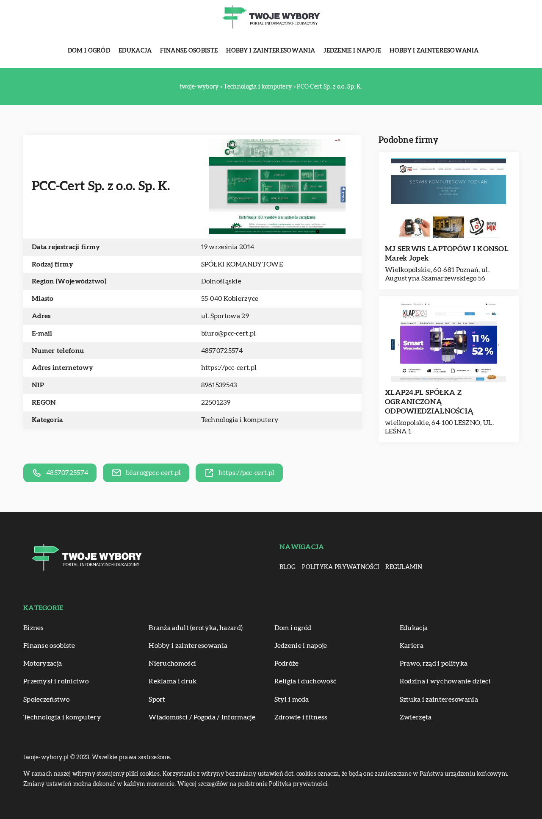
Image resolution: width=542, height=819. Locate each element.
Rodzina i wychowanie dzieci (445, 681)
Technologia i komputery (240, 419)
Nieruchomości (172, 663)
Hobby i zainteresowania (270, 51)
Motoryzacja (42, 663)
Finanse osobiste (189, 51)
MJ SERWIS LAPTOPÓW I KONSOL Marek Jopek (447, 253)
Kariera (411, 645)
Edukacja (135, 51)
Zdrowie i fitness (301, 717)
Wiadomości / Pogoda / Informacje (202, 717)
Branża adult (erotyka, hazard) (196, 628)
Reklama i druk (172, 681)
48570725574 (222, 350)
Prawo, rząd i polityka (434, 663)
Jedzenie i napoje (352, 51)
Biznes (33, 628)
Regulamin (403, 567)
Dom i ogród (89, 51)
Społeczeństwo (46, 699)
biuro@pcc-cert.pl (228, 333)
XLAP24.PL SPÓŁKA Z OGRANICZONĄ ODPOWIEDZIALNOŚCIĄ (429, 402)
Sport (157, 699)
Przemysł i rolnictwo (55, 681)
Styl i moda (291, 699)
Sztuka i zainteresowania (439, 699)
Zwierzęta (416, 717)
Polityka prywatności (340, 567)
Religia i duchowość (305, 681)
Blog (287, 567)
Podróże (286, 663)
